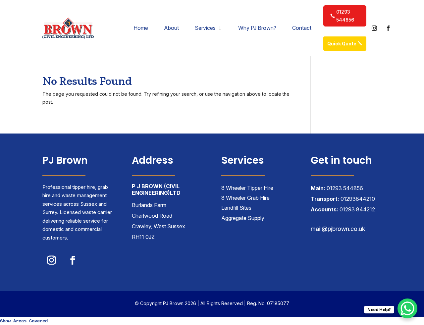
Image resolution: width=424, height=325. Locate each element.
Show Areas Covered (24, 321)
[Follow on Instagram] (374, 28)
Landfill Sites (236, 207)
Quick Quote (341, 43)
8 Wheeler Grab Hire (245, 197)
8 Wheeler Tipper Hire (247, 188)
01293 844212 (357, 209)
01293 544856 (345, 16)
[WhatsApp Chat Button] (407, 308)
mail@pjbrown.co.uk (338, 228)
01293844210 (358, 198)
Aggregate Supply (242, 218)
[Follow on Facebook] (388, 28)
